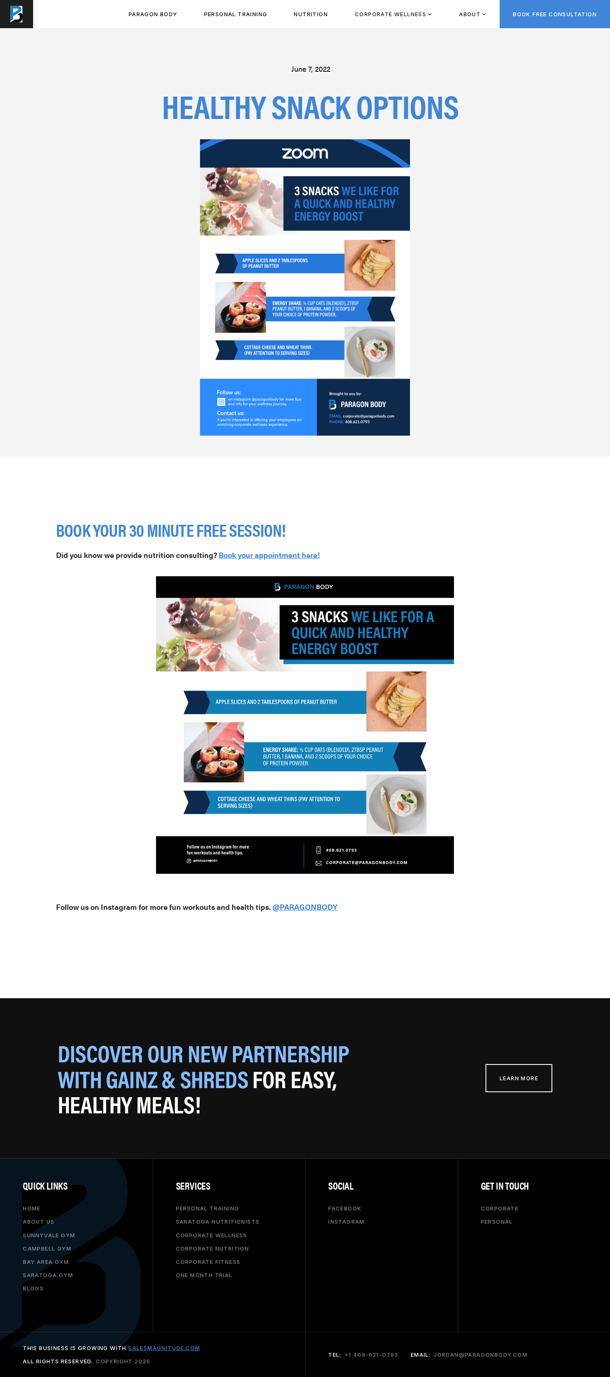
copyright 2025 (123, 1361)
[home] (16, 14)
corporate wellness (211, 1235)
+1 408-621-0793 (371, 1354)
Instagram (346, 1221)
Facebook (344, 1208)
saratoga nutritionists (218, 1221)
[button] (393, 14)
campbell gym (47, 1248)
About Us (38, 1221)
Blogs (33, 1288)
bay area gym (46, 1261)
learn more (519, 1078)
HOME (32, 1208)
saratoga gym (48, 1275)
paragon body (153, 14)
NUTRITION (311, 14)
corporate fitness (208, 1261)
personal (497, 1221)
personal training (207, 1208)
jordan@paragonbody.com (480, 1354)
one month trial (204, 1275)
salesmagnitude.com (164, 1348)
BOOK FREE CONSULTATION (555, 14)
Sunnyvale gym (49, 1235)
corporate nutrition (212, 1248)
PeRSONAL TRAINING (236, 14)
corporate (500, 1208)
